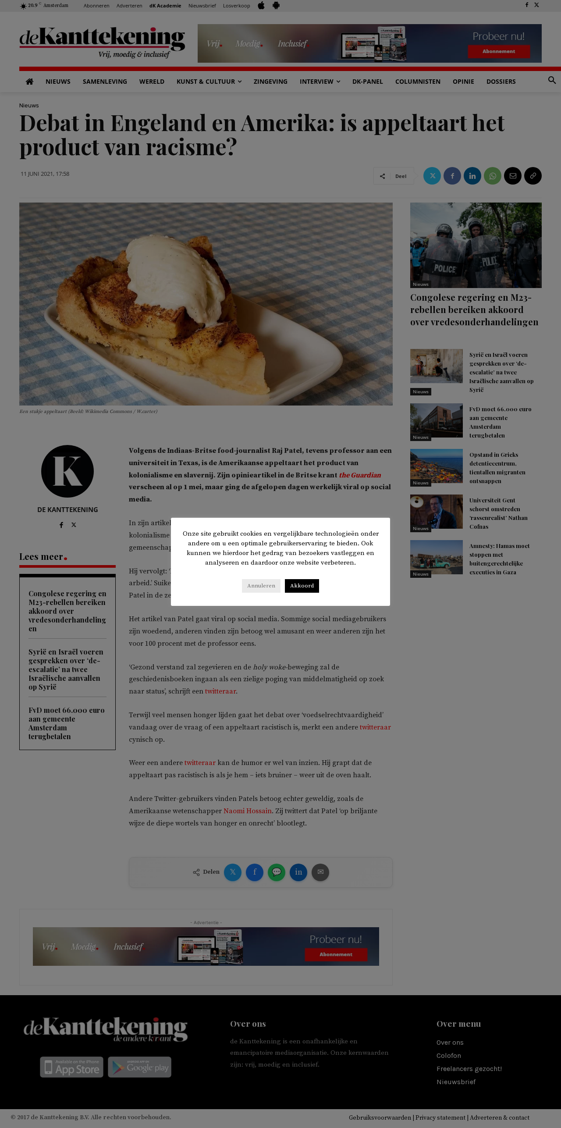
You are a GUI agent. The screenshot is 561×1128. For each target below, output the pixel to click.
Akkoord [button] (302, 585)
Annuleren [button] (261, 585)
